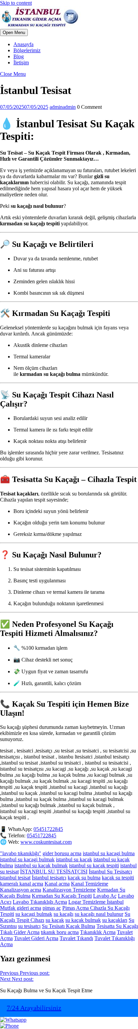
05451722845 (48, 829)
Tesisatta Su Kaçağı (117, 926)
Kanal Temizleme (89, 884)
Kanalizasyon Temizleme (69, 890)
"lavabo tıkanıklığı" (20, 853)
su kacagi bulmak (33, 914)
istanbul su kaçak (74, 859)
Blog (18, 56)
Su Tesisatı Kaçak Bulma (68, 926)
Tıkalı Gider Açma (20, 932)
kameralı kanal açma (21, 884)
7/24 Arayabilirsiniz (34, 1007)
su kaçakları (114, 920)
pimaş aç (52, 908)
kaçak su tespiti (118, 877)
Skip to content (16, 3)
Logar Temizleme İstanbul (96, 902)
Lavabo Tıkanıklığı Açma (40, 902)
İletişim (21, 62)
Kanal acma (57, 884)
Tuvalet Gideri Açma (36, 938)
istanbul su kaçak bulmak (41, 865)
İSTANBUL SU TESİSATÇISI (53, 871)
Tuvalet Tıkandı (76, 938)
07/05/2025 (24, 107)
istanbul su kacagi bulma (109, 853)
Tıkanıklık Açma (98, 932)
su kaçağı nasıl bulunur (99, 914)
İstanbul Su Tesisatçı (110, 871)
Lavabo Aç (105, 896)
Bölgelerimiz (27, 50)
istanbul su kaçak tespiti (94, 865)
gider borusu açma (62, 853)
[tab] (14, 32)
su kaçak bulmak (83, 920)
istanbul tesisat (15, 877)
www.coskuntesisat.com (46, 842)
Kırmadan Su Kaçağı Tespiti (62, 896)
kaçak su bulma (84, 877)
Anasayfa (23, 44)
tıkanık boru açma (60, 932)
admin (63, 107)
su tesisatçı (29, 926)
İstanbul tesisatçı (49, 877)
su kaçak (55, 920)
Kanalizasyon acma (20, 890)
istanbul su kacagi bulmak (27, 859)
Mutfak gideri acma (20, 908)
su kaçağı (63, 914)
